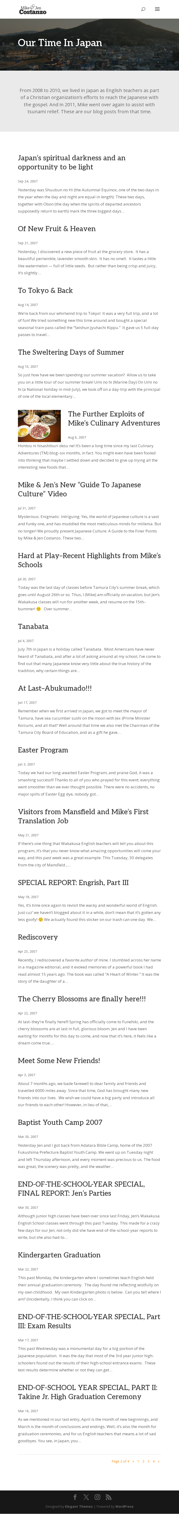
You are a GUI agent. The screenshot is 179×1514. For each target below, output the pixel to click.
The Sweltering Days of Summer (71, 352)
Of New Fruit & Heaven (57, 229)
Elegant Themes (79, 1506)
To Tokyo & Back (45, 291)
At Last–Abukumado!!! (55, 688)
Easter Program (43, 750)
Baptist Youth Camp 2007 (60, 1123)
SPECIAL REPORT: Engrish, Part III (73, 883)
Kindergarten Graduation (59, 1255)
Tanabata (33, 627)
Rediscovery (38, 937)
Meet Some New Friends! (59, 1061)
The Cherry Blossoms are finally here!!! (82, 999)
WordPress (124, 1506)
